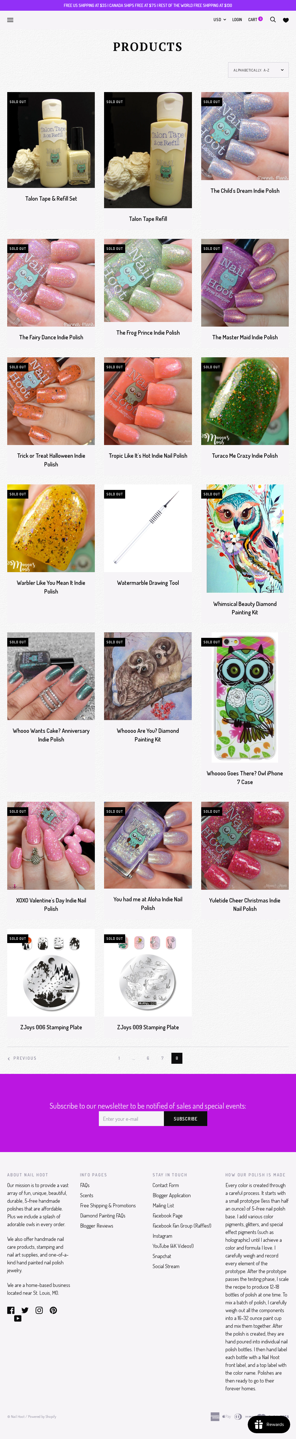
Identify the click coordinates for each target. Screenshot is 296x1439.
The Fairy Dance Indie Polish (51, 337)
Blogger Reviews (96, 1225)
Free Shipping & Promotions (108, 1205)
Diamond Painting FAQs (102, 1215)
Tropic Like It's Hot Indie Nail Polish (148, 455)
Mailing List (163, 1205)
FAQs (85, 1185)
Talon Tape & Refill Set (51, 198)
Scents (86, 1195)
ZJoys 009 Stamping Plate (148, 1027)
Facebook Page (168, 1215)
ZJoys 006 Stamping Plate (51, 1027)
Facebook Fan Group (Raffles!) (182, 1225)
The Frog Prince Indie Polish (148, 332)
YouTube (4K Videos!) (173, 1246)
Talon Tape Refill (148, 218)
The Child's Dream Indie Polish (245, 190)
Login (237, 19)
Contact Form (166, 1185)
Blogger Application (172, 1195)
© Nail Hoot (16, 1416)
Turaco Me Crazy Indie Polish (245, 455)
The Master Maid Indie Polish (245, 337)
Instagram (162, 1236)
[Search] (273, 19)
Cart (254, 19)
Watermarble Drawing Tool (148, 582)
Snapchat (162, 1256)
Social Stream (166, 1266)
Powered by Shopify (42, 1416)
